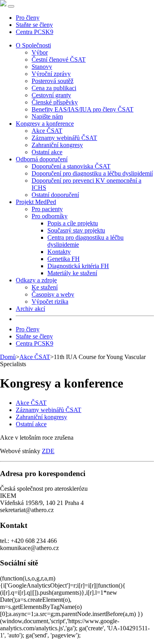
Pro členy (27, 17)
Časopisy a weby (53, 294)
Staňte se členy (34, 24)
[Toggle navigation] (11, 6)
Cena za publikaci (54, 88)
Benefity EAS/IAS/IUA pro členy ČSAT (82, 109)
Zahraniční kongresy (57, 145)
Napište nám (47, 116)
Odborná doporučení (42, 159)
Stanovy (42, 66)
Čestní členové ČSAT (59, 59)
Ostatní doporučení (55, 194)
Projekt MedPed (36, 202)
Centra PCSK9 (34, 31)
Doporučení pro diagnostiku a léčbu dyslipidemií (92, 173)
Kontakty (59, 251)
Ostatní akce (47, 152)
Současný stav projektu (76, 230)
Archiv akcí (30, 308)
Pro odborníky (50, 216)
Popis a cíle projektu (72, 223)
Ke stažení (45, 287)
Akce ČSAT (47, 130)
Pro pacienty (47, 209)
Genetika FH (63, 258)
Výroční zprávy (51, 73)
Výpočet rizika (50, 301)
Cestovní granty (51, 95)
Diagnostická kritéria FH (78, 266)
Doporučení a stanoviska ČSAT (71, 166)
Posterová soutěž (52, 81)
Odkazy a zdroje (36, 280)
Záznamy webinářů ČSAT (64, 137)
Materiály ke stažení (72, 273)
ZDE (48, 451)
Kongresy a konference (45, 123)
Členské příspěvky (55, 102)
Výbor (40, 52)
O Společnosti (33, 45)
